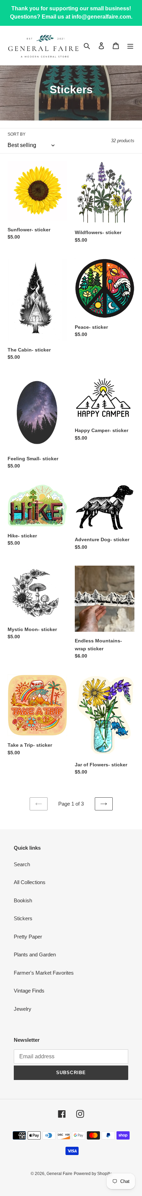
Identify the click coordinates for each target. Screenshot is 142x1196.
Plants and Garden (35, 954)
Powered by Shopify (92, 1173)
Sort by (17, 134)
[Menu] (130, 45)
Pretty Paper (28, 937)
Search (22, 864)
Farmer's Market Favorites (44, 973)
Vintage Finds (29, 991)
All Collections (29, 882)
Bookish (23, 900)
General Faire (59, 1173)
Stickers (23, 918)
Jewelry (22, 1009)
